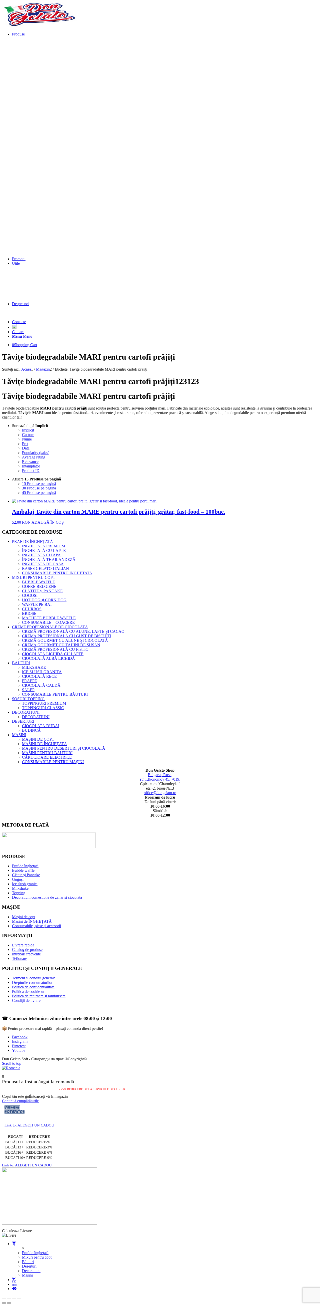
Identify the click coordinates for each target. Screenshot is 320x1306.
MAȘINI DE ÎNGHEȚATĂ (44, 744)
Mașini (27, 1275)
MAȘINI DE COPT (38, 739)
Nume (27, 439)
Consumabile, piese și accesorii (36, 926)
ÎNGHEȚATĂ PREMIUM (43, 546)
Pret (25, 443)
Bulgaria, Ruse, (160, 775)
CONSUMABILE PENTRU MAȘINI (53, 762)
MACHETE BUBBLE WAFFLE (49, 618)
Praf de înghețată (25, 866)
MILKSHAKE (34, 667)
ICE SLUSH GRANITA (42, 672)
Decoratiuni (31, 1271)
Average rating (33, 457)
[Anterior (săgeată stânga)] (4, 1303)
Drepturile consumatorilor (32, 982)
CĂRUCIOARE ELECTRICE (47, 757)
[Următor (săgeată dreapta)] (9, 1303)
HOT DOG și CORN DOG (44, 600)
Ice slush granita (25, 884)
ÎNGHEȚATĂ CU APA (41, 555)
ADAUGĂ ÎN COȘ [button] (48, 522)
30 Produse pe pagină (39, 488)
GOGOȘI (30, 595)
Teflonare (19, 958)
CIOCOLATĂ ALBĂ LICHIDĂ (48, 658)
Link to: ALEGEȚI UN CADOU (29, 1125)
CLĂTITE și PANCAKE (42, 591)
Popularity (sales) (35, 452)
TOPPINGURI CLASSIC (43, 708)
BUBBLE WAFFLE (38, 582)
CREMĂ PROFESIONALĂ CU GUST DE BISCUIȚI (66, 636)
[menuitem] (165, 144)
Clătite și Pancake (26, 875)
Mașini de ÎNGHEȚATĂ (32, 921)
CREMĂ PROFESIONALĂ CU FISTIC (55, 649)
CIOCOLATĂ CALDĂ (41, 685)
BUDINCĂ (31, 730)
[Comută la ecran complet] (9, 1298)
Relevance (30, 461)
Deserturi (29, 1266)
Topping (18, 893)
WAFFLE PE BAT (37, 604)
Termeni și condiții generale (34, 978)
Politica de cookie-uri (29, 991)
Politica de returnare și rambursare (39, 996)
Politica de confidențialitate (33, 987)
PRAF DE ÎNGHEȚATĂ (32, 541)
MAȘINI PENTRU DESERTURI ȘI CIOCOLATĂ (63, 748)
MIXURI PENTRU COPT (33, 577)
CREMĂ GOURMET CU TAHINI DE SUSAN (61, 645)
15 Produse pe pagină (39, 483)
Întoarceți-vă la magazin (49, 1096)
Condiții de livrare (26, 1000)
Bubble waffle (23, 870)
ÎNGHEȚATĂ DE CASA (43, 564)
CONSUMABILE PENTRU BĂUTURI (55, 694)
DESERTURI (23, 721)
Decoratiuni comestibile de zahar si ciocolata (47, 897)
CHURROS (32, 609)
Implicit (28, 430)
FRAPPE (29, 681)
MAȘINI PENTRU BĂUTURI (47, 753)
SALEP (28, 690)
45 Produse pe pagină (39, 492)
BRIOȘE (29, 613)
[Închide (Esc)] (19, 1298)
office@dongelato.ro (160, 793)
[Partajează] (14, 1298)
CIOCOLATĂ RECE (39, 676)
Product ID (31, 470)
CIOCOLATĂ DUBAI (40, 726)
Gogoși (18, 879)
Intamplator (31, 466)
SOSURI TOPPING (28, 699)
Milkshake (20, 888)
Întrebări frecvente (26, 954)
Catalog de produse (27, 949)
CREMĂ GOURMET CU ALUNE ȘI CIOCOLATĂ (65, 640)
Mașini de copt (23, 917)
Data (26, 448)
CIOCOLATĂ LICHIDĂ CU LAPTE (53, 654)
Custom (28, 435)
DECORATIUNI (26, 712)
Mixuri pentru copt (37, 1257)
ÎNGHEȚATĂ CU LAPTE (44, 550)
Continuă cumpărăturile (20, 1101)
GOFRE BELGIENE (39, 586)
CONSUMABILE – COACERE (48, 622)
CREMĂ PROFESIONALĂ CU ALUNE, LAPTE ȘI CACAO (73, 631)
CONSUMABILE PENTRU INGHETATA (57, 573)
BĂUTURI (21, 663)
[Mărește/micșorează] (4, 1298)
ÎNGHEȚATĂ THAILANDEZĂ (49, 559)
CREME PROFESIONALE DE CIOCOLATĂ (50, 627)
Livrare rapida (23, 945)
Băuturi (28, 1262)
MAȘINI (19, 735)
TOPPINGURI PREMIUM (44, 703)
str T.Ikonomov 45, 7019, (160, 779)
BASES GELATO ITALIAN (45, 568)
